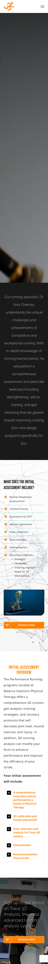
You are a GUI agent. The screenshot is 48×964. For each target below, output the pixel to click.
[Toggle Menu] (42, 7)
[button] (24, 800)
